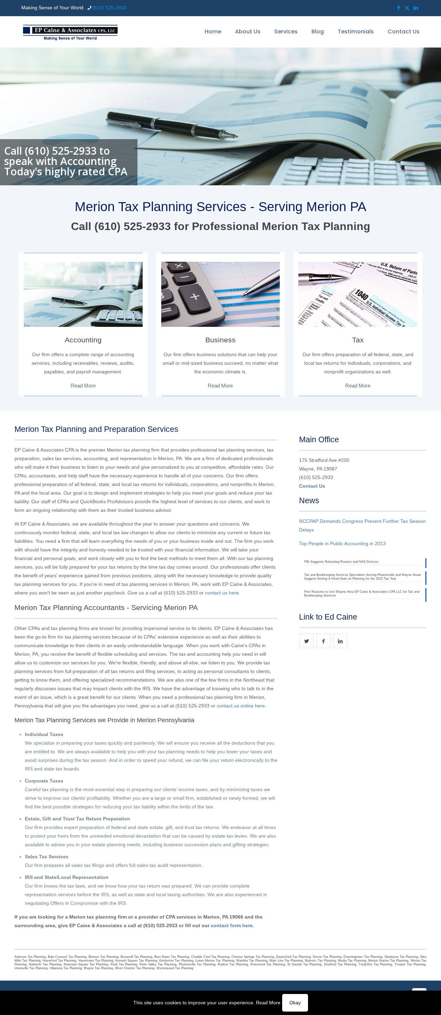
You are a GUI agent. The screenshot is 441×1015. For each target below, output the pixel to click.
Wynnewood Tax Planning (174, 968)
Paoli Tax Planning (124, 964)
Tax (358, 340)
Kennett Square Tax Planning (136, 960)
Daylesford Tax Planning (293, 957)
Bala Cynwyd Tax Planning (67, 957)
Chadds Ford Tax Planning (210, 957)
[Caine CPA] (70, 31)
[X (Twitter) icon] (407, 8)
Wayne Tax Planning (98, 968)
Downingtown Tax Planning (362, 957)
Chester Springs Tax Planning (253, 957)
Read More (268, 1002)
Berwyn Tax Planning (104, 957)
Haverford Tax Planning (59, 960)
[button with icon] (306, 640)
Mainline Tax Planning (251, 960)
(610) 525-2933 (109, 7)
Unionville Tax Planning (31, 968)
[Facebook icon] (398, 8)
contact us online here (241, 705)
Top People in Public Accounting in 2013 (342, 543)
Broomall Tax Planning (136, 957)
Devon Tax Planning (327, 957)
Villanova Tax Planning (66, 968)
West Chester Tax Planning (134, 968)
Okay (295, 1002)
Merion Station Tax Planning (388, 960)
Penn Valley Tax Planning (158, 964)
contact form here (232, 925)
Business (220, 340)
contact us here (222, 592)
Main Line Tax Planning (286, 960)
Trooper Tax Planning (409, 964)
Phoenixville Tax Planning (197, 964)
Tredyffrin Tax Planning (375, 964)
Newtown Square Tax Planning (86, 964)
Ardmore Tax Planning (30, 957)
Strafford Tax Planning (340, 964)
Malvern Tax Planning (320, 960)
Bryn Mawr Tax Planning (171, 957)
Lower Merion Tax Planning (214, 960)
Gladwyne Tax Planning (401, 957)
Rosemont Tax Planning (267, 964)
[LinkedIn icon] (415, 8)
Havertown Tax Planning (96, 960)
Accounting (83, 340)
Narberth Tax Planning (45, 964)
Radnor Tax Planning (233, 964)
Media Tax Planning (352, 960)
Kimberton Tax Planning (176, 960)
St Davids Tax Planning (304, 964)
